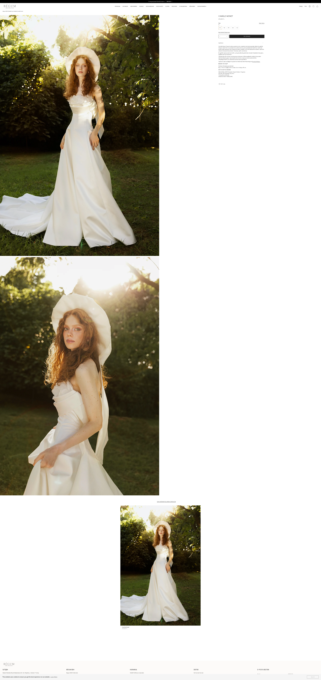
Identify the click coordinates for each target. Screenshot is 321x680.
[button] (141, 6)
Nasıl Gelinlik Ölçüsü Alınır (224, 32)
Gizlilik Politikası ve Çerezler (137, 673)
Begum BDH (5, 11)
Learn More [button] (53, 677)
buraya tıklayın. (256, 61)
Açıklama (220, 43)
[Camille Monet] (160, 565)
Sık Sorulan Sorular (198, 673)
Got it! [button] (313, 677)
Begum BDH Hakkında (72, 673)
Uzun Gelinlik (14, 11)
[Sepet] (317, 6)
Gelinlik (9, 11)
